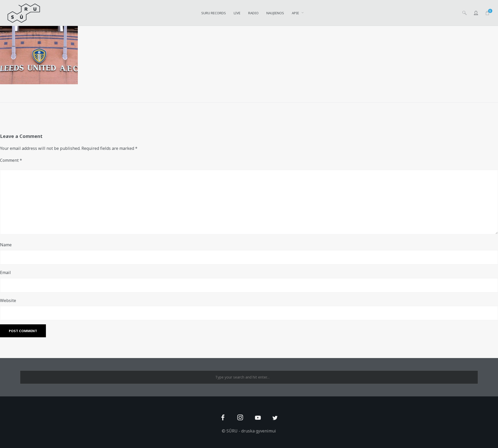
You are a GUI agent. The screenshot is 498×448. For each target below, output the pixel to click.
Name (6, 245)
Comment (11, 160)
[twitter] (275, 418)
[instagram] (240, 418)
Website (8, 300)
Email (5, 272)
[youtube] (258, 420)
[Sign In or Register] (476, 13)
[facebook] (223, 418)
